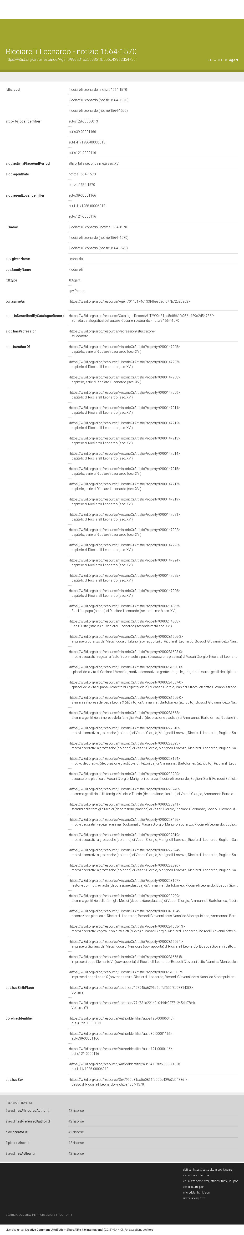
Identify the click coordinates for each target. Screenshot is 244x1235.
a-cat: (35, 316)
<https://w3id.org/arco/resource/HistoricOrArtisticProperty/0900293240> (153, 791)
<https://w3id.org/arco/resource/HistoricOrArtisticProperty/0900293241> (153, 806)
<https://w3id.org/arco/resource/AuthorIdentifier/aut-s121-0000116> (120, 1051)
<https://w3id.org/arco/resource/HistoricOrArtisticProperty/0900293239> (153, 898)
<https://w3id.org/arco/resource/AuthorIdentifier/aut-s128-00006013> (121, 1020)
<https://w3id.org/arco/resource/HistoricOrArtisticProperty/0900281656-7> (153, 974)
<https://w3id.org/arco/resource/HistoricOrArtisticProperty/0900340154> (153, 913)
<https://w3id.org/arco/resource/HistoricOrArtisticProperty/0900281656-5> (153, 959)
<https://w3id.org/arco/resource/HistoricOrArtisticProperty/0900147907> (124, 364)
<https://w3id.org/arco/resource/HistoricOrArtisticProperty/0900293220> (153, 776)
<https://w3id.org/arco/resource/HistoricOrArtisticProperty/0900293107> (153, 883)
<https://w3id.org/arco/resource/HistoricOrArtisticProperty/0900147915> (124, 471)
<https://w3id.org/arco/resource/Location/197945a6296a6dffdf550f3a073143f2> (130, 990)
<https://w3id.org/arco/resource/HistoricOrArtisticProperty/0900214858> (124, 623)
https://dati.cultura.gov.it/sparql (213, 1169)
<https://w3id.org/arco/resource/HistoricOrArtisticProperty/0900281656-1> (153, 944)
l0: (12, 227)
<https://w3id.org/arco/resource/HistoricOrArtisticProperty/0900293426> (153, 822)
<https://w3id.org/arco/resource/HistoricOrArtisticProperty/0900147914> (124, 456)
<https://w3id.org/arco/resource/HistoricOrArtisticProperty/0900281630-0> (153, 669)
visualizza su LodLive (196, 1175)
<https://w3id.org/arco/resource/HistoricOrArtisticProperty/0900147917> (124, 486)
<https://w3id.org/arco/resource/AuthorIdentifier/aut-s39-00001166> (120, 1036)
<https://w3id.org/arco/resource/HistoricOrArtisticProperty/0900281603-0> (153, 654)
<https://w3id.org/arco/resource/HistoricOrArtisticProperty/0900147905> (124, 349)
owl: (15, 301)
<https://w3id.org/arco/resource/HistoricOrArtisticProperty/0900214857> (124, 608)
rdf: (11, 280)
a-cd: (28, 163)
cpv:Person (77, 291)
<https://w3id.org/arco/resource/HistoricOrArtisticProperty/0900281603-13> (153, 928)
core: (19, 1018)
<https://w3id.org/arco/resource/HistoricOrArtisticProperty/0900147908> (124, 379)
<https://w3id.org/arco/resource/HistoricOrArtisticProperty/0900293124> (153, 761)
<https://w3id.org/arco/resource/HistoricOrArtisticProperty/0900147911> (124, 410)
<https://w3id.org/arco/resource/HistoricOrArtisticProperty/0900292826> (153, 867)
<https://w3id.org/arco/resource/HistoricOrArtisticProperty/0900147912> (124, 425)
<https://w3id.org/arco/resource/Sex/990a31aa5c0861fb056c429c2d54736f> (127, 1082)
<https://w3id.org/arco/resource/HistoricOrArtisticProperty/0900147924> (124, 562)
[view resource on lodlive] (236, 31)
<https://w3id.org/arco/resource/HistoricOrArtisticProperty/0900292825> (153, 745)
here (150, 1229)
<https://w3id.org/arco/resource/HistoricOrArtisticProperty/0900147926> (124, 593)
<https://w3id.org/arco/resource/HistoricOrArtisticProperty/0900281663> (153, 715)
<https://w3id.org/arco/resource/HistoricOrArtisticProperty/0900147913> (124, 440)
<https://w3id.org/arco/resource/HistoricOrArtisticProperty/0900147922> (124, 532)
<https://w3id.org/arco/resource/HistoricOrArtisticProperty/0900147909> (124, 395)
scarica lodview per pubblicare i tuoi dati (39, 1214)
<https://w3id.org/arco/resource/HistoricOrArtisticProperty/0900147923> (124, 547)
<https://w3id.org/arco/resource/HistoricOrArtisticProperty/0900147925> (124, 578)
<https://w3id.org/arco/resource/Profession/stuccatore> (112, 333)
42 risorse (76, 1111)
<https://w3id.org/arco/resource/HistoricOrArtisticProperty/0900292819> (153, 837)
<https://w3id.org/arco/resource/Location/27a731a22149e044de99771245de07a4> (132, 1005)
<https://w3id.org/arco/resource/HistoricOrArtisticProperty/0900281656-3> (153, 639)
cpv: (18, 259)
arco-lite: (23, 121)
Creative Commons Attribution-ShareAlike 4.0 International (64, 1229)
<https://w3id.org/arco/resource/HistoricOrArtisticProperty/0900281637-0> (153, 684)
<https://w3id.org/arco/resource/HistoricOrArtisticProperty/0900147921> (124, 517)
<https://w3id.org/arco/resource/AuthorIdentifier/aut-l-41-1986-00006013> (124, 1066)
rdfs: (13, 90)
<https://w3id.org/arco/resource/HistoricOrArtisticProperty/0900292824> (153, 852)
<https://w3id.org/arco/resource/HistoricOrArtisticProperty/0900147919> (124, 501)
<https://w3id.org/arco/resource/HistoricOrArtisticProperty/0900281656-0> (153, 700)
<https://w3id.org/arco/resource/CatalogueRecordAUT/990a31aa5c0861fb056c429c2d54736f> (141, 318)
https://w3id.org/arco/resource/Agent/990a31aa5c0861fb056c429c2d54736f (71, 59)
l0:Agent (74, 280)
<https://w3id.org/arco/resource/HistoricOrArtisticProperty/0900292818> (153, 730)
